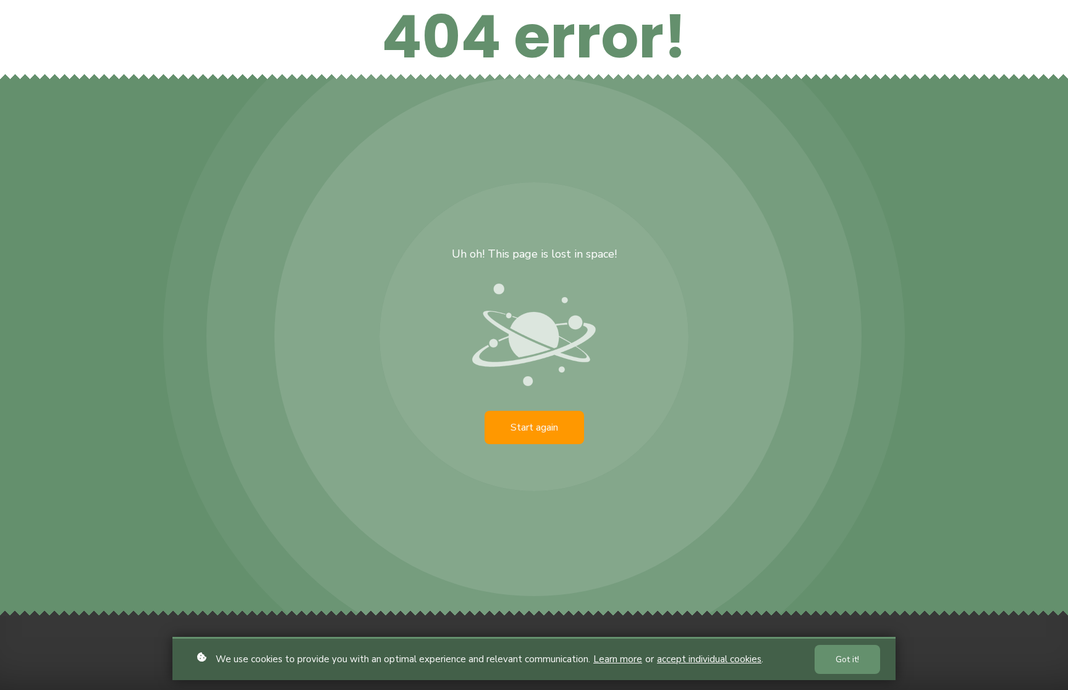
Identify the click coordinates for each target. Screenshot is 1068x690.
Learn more (617, 659)
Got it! (847, 659)
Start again (534, 427)
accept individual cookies (709, 659)
